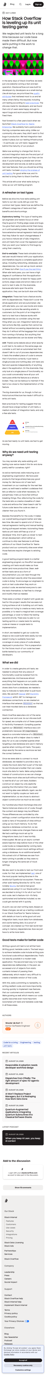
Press (6, 1275)
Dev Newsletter (11, 1337)
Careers (7, 1279)
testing (37, 1042)
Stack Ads (9, 1246)
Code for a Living (10, 1042)
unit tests (7, 1046)
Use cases (10, 1227)
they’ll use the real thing (30, 269)
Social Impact (10, 1282)
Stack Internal (10, 1217)
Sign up (38, 4)
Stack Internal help (12, 1302)
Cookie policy (10, 1316)
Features (10, 1221)
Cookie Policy (9, 1354)
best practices (32, 103)
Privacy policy (11, 1313)
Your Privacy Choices (14, 1321)
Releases (8, 1344)
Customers (11, 1224)
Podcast (8, 1340)
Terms (7, 1310)
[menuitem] (20, 4)
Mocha (13, 886)
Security (10, 1231)
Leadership (9, 1272)
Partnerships (10, 1251)
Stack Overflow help (13, 1298)
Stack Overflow (11, 1259)
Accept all (23, 1360)
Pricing (9, 1238)
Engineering (25, 1042)
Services (8, 1254)
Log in (28, 4)
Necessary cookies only (23, 1365)
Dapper (22, 694)
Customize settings (23, 1370)
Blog (6, 1334)
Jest (33, 873)
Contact (8, 1295)
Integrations (11, 1234)
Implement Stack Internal (15, 1305)
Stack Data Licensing (14, 1242)
